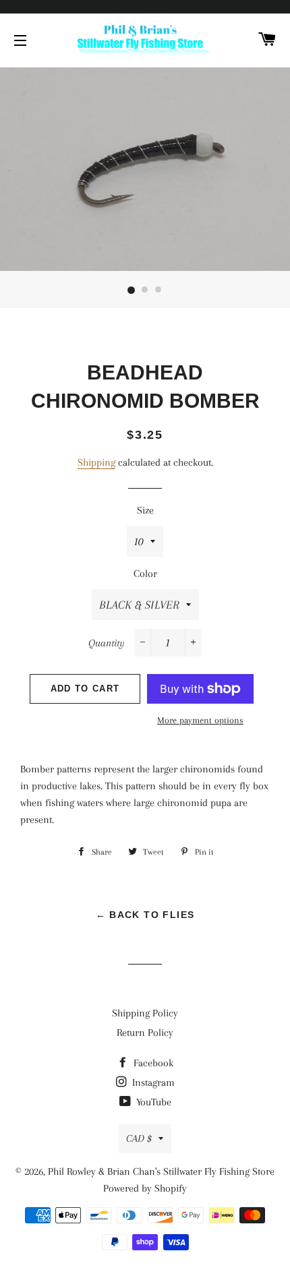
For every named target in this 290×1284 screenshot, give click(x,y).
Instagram (152, 1082)
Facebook (152, 1063)
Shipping (96, 462)
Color (145, 574)
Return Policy (145, 1033)
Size (145, 510)
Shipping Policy (145, 1013)
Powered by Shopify (145, 1188)
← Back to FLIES (145, 914)
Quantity (106, 643)
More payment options (200, 720)
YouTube (152, 1102)
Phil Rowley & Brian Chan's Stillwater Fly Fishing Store (161, 1171)
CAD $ (139, 1138)
